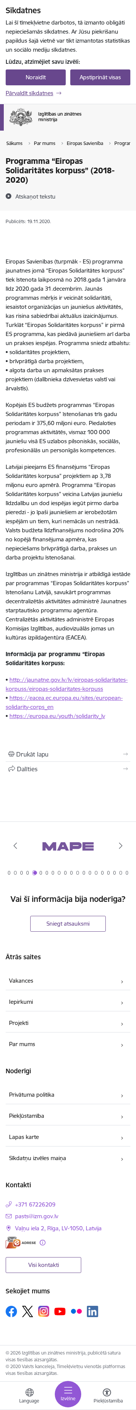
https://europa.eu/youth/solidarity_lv (57, 716)
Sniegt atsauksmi (68, 923)
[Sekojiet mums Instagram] (43, 1311)
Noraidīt (36, 77)
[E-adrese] (21, 1242)
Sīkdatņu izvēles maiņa (37, 1158)
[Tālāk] (120, 846)
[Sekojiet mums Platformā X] (27, 1311)
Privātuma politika (31, 1094)
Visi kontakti (43, 1264)
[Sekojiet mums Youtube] (60, 1311)
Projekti (18, 1022)
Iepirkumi (21, 1001)
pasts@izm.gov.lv (36, 1216)
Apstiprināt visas (100, 77)
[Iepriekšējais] (15, 846)
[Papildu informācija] (42, 1242)
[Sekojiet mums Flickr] (76, 1311)
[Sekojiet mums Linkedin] (92, 1311)
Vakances (21, 980)
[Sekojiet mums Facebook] (11, 1311)
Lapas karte (24, 1136)
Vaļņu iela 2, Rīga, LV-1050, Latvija (58, 1228)
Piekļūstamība (26, 1115)
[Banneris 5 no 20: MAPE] (68, 845)
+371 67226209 (35, 1204)
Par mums (22, 1044)
